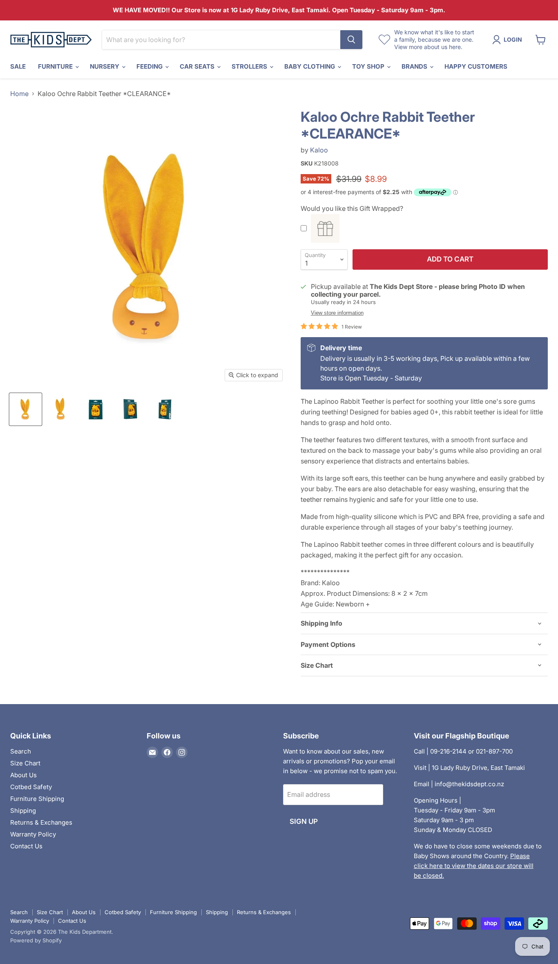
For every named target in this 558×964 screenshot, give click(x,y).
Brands (415, 66)
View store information (337, 313)
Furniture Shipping (37, 799)
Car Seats (198, 66)
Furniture (56, 66)
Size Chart (25, 763)
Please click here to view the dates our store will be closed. (473, 865)
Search (20, 751)
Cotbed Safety (31, 787)
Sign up (304, 821)
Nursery (105, 66)
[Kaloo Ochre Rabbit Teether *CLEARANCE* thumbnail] (25, 409)
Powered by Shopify (36, 940)
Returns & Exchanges (41, 822)
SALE (18, 66)
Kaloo (319, 150)
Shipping (23, 810)
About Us (23, 775)
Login (513, 39)
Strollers (250, 66)
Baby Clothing (310, 66)
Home (19, 93)
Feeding (150, 66)
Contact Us (26, 846)
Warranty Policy (33, 834)
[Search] (351, 39)
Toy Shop (369, 66)
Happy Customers (475, 66)
